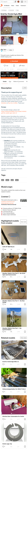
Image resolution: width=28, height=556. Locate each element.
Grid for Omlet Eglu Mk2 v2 (10, 361)
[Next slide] (26, 40)
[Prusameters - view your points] (18, 2)
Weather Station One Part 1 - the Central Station (11, 328)
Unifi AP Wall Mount (8, 246)
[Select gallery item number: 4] (15, 243)
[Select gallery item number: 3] (15, 440)
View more (23, 221)
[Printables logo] (1, 5)
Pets (18, 10)
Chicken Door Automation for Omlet (13, 416)
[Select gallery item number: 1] (11, 243)
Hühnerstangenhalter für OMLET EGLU (14, 389)
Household (11, 10)
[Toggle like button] (3, 249)
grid (3, 180)
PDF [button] (25, 88)
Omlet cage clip (7, 444)
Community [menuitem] (24, 5)
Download (15, 61)
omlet (7, 180)
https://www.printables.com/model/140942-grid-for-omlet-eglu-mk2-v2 (14, 112)
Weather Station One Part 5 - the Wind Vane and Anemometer (13, 274)
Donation (3, 103)
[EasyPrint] (15, 1)
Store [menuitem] (12, 5)
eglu (12, 180)
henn (17, 180)
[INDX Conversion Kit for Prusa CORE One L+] (14, 75)
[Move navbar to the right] (26, 5)
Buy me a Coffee (12, 103)
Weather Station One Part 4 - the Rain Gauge (13, 301)
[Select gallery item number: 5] (16, 243)
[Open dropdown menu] (25, 14)
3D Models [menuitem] (6, 5)
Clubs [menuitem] (17, 5)
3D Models (4, 10)
